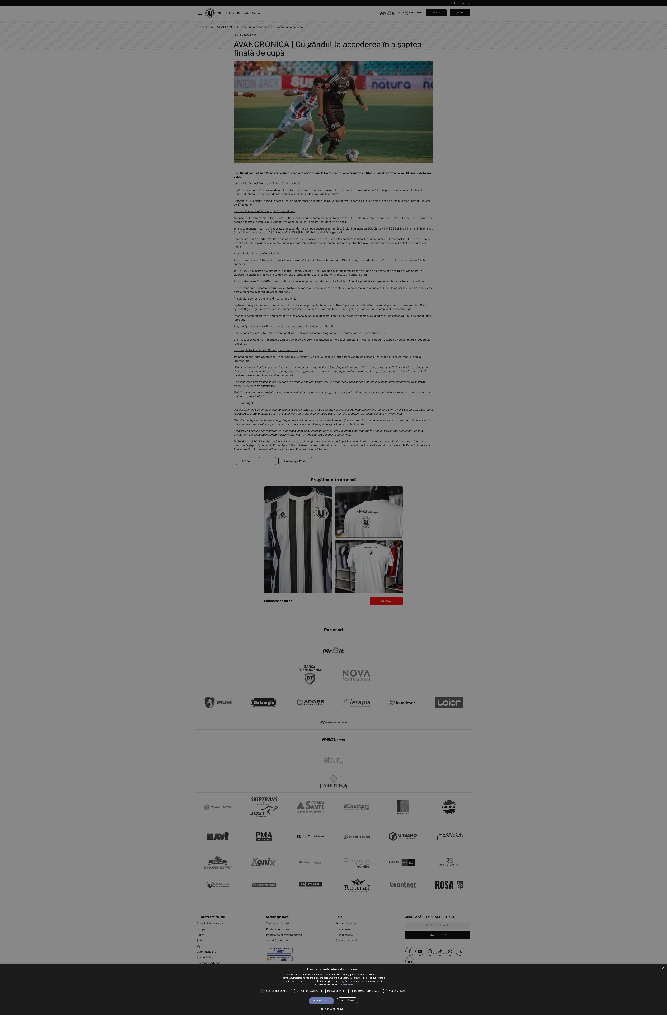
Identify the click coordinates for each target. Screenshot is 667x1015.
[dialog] (333, 989)
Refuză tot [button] (347, 1000)
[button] (333, 1009)
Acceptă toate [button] (321, 1000)
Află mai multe (345, 984)
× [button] (663, 968)
